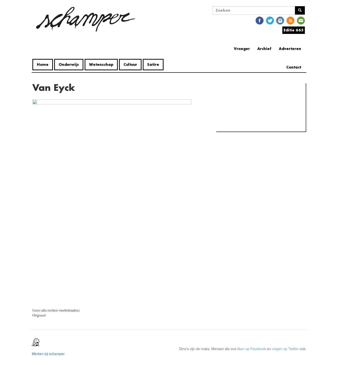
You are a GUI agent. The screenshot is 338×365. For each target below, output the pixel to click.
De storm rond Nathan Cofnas (249, 119)
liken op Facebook (251, 348)
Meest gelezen (233, 98)
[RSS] (290, 20)
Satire (153, 64)
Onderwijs (69, 64)
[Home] (85, 19)
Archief (264, 48)
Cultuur (130, 64)
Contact (293, 67)
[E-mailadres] (301, 20)
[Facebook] (260, 20)
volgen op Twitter (285, 348)
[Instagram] (280, 20)
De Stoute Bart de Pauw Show (249, 126)
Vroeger (242, 48)
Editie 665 (294, 30)
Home (42, 64)
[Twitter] (270, 20)
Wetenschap (101, 64)
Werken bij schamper (48, 353)
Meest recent (261, 98)
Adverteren (290, 48)
